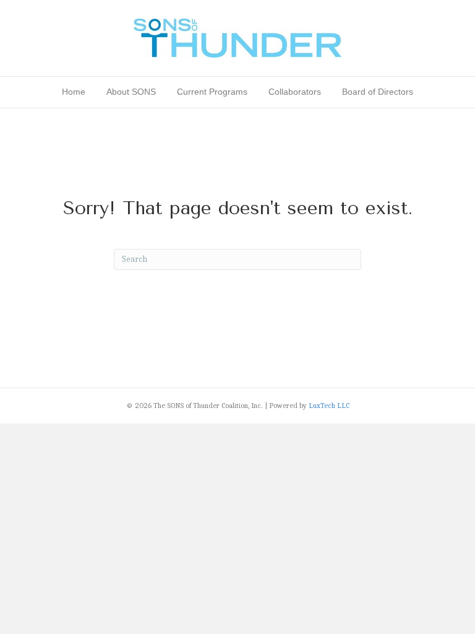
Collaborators (294, 92)
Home (73, 92)
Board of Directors (377, 92)
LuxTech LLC (329, 405)
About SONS (131, 92)
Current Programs (212, 92)
